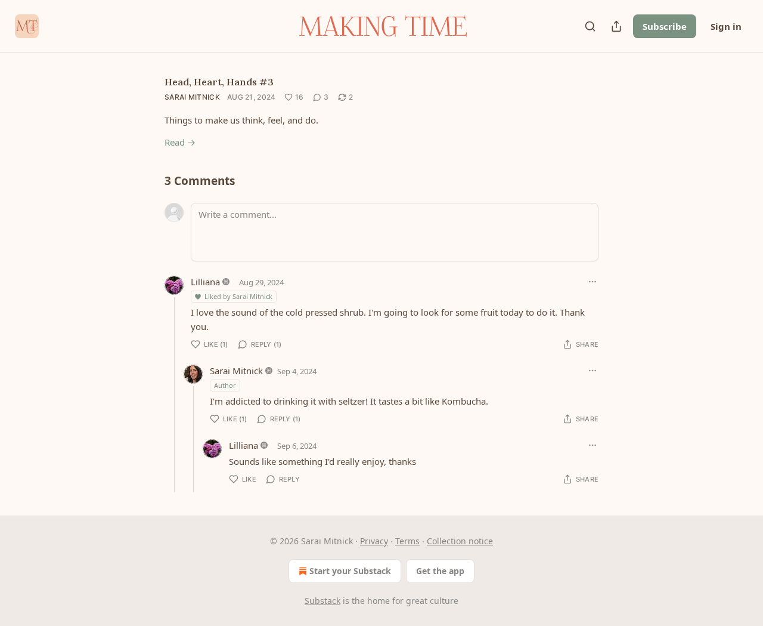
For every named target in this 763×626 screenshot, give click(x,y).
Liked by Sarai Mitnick (238, 296)
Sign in (726, 26)
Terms (407, 541)
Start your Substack (350, 570)
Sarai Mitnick (192, 96)
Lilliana (205, 282)
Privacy (374, 541)
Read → (180, 142)
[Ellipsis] (592, 281)
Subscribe (665, 26)
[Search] (590, 26)
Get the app (440, 570)
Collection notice (460, 541)
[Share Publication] (616, 26)
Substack (322, 600)
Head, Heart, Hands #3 (219, 82)
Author (225, 385)
